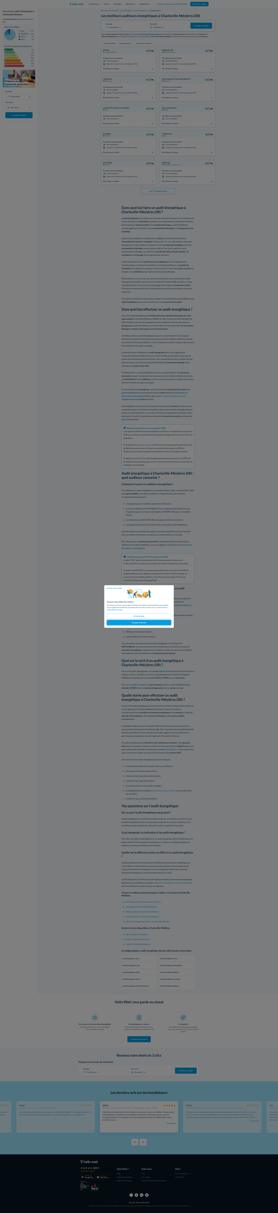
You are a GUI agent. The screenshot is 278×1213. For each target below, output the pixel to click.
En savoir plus (139, 616)
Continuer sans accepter (114, 588)
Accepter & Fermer (139, 622)
